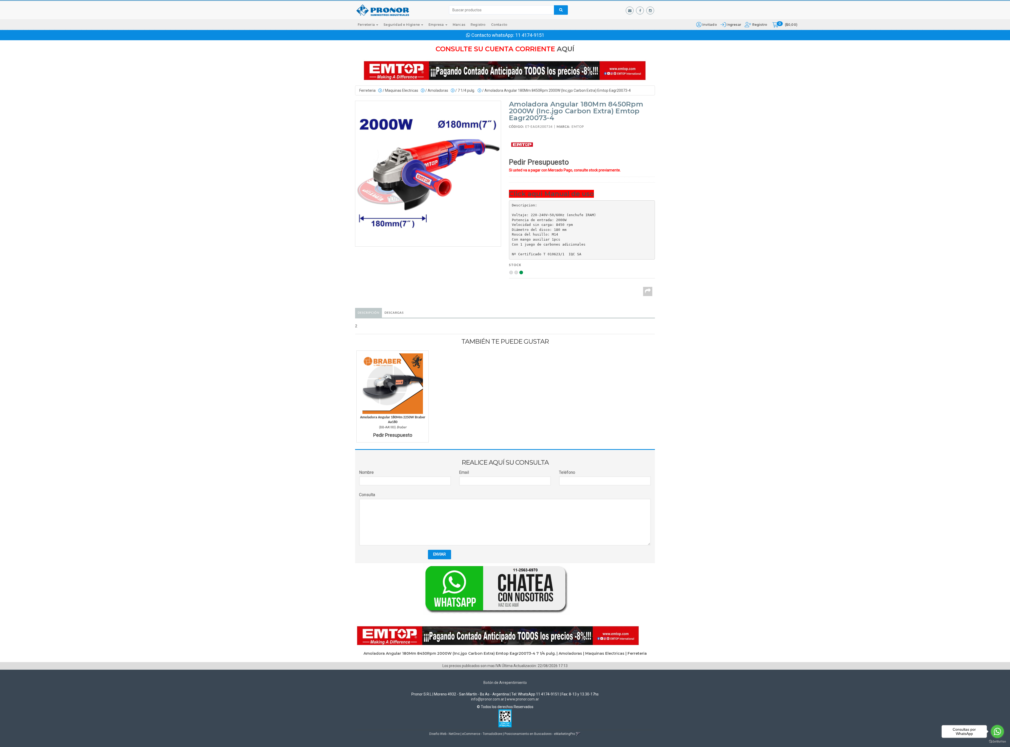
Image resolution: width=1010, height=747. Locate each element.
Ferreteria (367, 25)
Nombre (366, 472)
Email (464, 472)
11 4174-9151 (529, 35)
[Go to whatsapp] (997, 731)
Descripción (368, 312)
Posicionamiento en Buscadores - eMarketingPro (539, 734)
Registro (759, 25)
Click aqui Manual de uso (551, 194)
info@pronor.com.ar (487, 699)
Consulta (367, 494)
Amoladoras (438, 90)
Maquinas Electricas (401, 90)
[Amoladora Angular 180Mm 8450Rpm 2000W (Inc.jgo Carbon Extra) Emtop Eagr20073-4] (428, 173)
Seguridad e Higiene (402, 25)
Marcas (459, 25)
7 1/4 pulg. (466, 90)
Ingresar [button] (733, 25)
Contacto (499, 25)
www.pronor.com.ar (523, 699)
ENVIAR (439, 554)
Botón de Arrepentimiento (505, 682)
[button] (629, 10)
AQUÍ (565, 49)
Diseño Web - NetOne (444, 734)
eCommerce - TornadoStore (482, 734)
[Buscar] (561, 10)
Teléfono (567, 472)
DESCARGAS (394, 312)
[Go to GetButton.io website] (997, 741)
